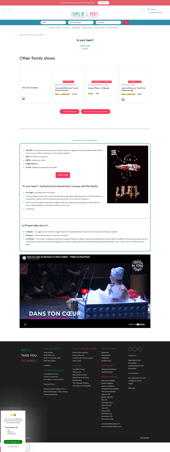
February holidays (108, 380)
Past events (29, 35)
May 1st (104, 400)
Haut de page (144, 438)
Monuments (105, 355)
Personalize (13, 447)
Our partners (133, 373)
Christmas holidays (108, 391)
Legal (130, 383)
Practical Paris (49, 384)
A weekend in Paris (51, 374)
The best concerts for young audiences (95, 111)
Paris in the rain (78, 355)
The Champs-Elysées (81, 383)
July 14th (104, 408)
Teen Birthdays (107, 372)
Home (22, 35)
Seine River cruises (80, 375)
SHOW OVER (63, 175)
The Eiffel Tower (79, 369)
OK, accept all (13, 442)
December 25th (107, 419)
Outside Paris (112, 27)
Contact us (132, 355)
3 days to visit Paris (51, 377)
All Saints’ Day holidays (110, 389)
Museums (105, 352)
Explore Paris (54, 27)
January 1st (105, 394)
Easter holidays (107, 383)
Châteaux (105, 358)
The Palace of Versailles (82, 386)
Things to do (87, 27)
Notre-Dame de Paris (81, 377)
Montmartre (77, 380)
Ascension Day (107, 402)
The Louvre (77, 372)
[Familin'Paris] (85, 13)
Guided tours (106, 361)
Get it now (103, 2)
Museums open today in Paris (55, 389)
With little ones (49, 355)
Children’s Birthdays (108, 369)
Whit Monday (106, 405)
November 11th (107, 416)
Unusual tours (99, 27)
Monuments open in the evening (56, 392)
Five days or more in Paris (53, 379)
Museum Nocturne (50, 394)
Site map (131, 388)
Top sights (76, 27)
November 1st (106, 413)
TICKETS (47, 365)
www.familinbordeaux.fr (110, 424)
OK (126, 22)
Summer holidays (108, 386)
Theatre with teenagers (69, 111)
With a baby (48, 352)
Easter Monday (107, 397)
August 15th (105, 411)
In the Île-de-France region (83, 358)
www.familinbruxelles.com (111, 426)
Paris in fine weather (80, 352)
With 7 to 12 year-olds (52, 358)
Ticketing (66, 27)
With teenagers (49, 361)
